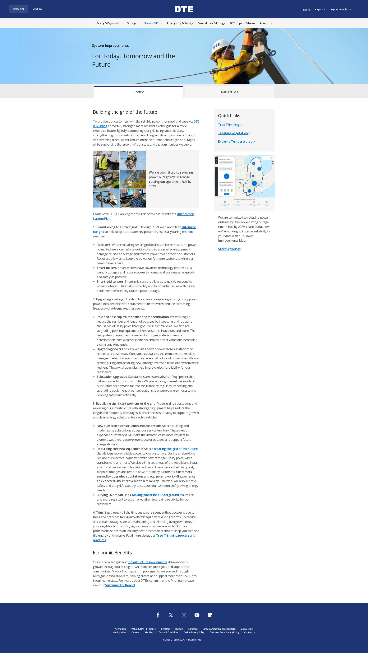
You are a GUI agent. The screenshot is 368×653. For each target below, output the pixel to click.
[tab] (138, 91)
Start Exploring (228, 249)
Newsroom (121, 629)
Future (152, 629)
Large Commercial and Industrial (219, 629)
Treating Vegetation (233, 133)
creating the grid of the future (176, 449)
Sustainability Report (120, 585)
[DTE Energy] (184, 16)
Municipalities (119, 632)
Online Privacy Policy (194, 632)
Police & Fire (137, 629)
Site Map (149, 632)
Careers (135, 632)
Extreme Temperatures (235, 141)
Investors (165, 629)
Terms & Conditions (168, 632)
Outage (131, 23)
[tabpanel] (184, 344)
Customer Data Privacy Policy (224, 632)
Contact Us (249, 632)
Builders (179, 629)
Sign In (306, 9)
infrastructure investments (147, 562)
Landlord (192, 629)
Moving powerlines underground (155, 495)
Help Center (321, 9)
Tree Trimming (229, 125)
